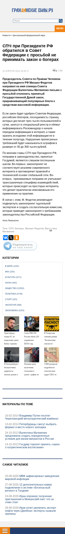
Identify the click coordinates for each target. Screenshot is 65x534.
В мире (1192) (12, 266)
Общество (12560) (14, 288)
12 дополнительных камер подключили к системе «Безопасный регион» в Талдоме (28, 487)
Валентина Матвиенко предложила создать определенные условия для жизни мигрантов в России (29, 435)
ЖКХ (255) (10, 272)
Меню (59, 28)
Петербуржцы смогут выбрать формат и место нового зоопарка (30, 426)
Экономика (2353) (14, 310)
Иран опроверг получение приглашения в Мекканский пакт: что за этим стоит (29, 499)
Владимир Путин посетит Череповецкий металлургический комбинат (31, 417)
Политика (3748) (13, 294)
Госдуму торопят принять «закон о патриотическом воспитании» (32, 446)
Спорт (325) (11, 299)
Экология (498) (13, 305)
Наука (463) (11, 283)
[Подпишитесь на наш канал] (20, 251)
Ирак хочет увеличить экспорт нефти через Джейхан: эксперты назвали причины (30, 510)
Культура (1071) (13, 277)
